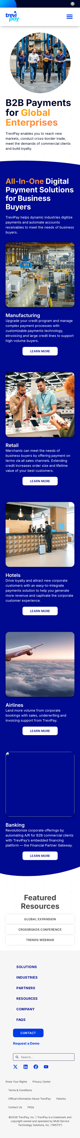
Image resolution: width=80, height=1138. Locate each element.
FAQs (31, 1107)
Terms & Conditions (20, 1090)
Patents (61, 1098)
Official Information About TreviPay (29, 1098)
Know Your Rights (16, 1081)
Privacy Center (42, 1081)
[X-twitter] (17, 1069)
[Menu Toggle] (72, 4)
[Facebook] (38, 1069)
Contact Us (15, 1107)
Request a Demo (26, 1043)
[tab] (40, 919)
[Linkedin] (28, 1069)
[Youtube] (48, 1069)
